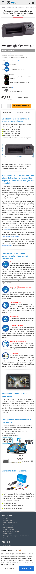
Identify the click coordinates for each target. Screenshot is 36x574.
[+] (9, 105)
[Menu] (3, 2)
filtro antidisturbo (7, 245)
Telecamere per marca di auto (21, 7)
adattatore (7, 229)
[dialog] (18, 560)
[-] (9, 107)
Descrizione (7, 112)
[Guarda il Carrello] (33, 2)
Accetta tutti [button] (26, 568)
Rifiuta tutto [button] (9, 568)
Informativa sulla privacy (27, 562)
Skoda (32, 7)
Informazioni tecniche (22, 112)
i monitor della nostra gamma (10, 236)
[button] (3, 30)
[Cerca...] (28, 2)
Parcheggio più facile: (9, 74)
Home (3, 7)
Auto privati (10, 7)
